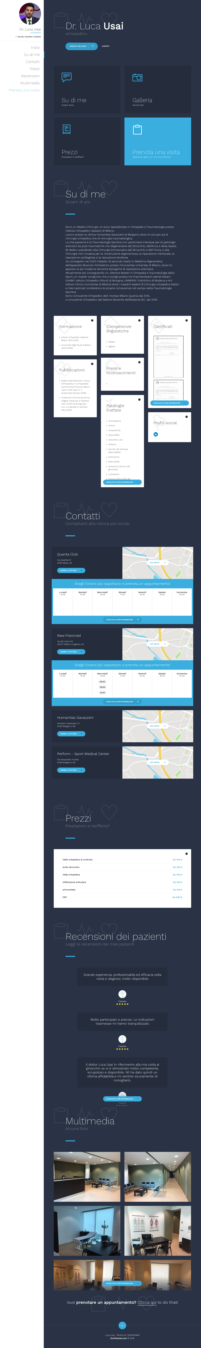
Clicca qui (147, 1302)
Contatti (33, 61)
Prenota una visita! (24, 90)
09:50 (102, 687)
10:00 (102, 692)
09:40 (102, 681)
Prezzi (35, 69)
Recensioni (30, 76)
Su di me (32, 54)
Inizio (35, 47)
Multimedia (30, 83)
